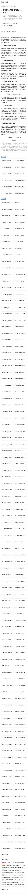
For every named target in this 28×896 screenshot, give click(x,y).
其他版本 (14, 31)
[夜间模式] (23, 2)
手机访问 (20, 10)
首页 (7, 6)
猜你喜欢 (9, 31)
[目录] (26, 2)
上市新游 (11, 6)
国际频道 (5, 2)
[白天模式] (21, 2)
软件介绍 (3, 31)
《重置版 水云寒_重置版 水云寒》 (19, 143)
